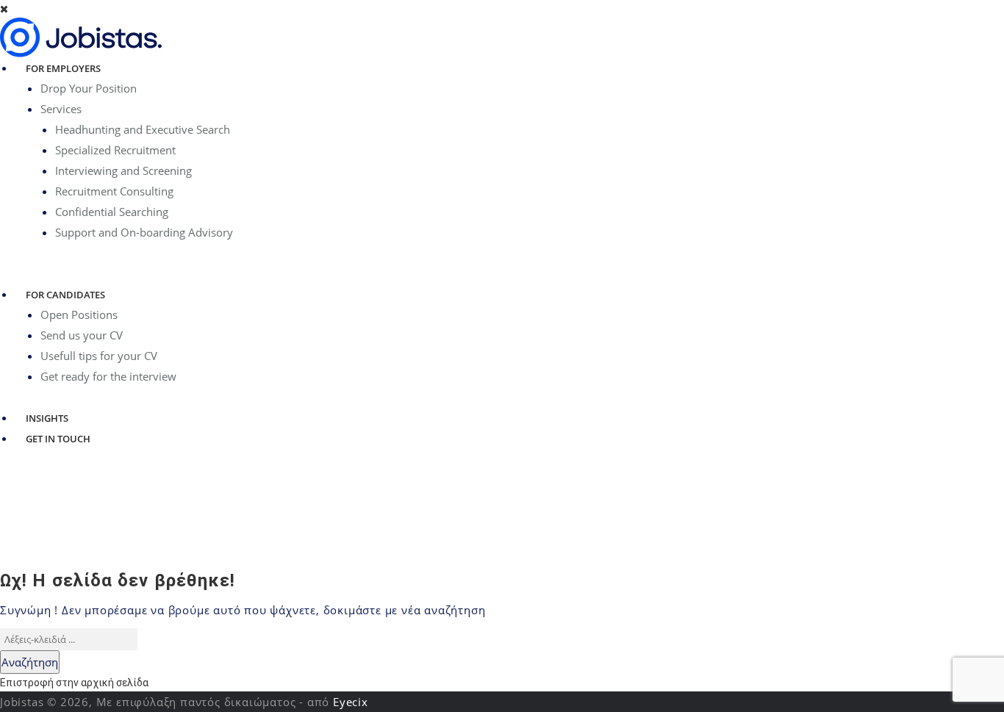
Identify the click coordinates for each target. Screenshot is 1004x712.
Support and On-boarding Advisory (144, 232)
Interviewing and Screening (123, 170)
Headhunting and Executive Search (142, 129)
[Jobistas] (81, 37)
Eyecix (350, 701)
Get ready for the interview (108, 376)
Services (61, 108)
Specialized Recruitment (115, 150)
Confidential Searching (111, 211)
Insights (47, 418)
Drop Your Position (88, 88)
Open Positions (79, 314)
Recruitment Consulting (114, 191)
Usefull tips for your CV (98, 355)
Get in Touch (58, 438)
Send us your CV (81, 335)
